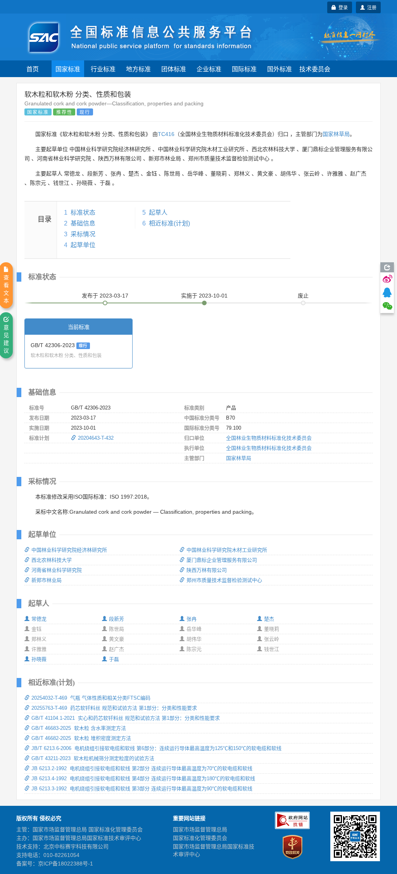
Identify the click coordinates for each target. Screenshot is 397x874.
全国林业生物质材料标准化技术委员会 (269, 438)
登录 (342, 7)
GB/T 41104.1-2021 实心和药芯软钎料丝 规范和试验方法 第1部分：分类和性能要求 (125, 718)
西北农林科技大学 (51, 560)
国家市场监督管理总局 (200, 829)
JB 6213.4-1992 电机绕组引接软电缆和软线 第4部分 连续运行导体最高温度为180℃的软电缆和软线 (143, 778)
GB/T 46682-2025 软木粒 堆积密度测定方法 (81, 738)
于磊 (114, 659)
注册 (370, 7)
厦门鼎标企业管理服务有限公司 (221, 560)
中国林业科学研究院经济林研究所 (69, 550)
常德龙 (39, 619)
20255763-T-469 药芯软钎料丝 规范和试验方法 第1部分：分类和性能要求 (114, 708)
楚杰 (269, 619)
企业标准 (209, 68)
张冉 (191, 619)
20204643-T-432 (96, 438)
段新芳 (116, 619)
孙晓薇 (39, 659)
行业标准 (103, 68)
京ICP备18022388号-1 (65, 863)
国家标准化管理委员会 (200, 838)
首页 (32, 68)
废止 (303, 295)
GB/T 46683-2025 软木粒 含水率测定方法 (78, 728)
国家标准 (67, 68)
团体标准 (173, 68)
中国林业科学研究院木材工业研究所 (226, 550)
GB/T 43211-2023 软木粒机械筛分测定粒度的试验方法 (92, 758)
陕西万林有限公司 (206, 570)
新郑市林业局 (46, 580)
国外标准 (279, 68)
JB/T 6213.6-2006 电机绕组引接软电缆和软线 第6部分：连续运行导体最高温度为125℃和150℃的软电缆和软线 (156, 748)
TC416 (166, 134)
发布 (105, 295)
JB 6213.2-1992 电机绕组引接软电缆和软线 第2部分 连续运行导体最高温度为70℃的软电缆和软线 (141, 768)
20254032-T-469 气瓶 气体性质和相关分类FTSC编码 (90, 698)
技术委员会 (314, 68)
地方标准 (138, 68)
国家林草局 (336, 134)
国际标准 (244, 68)
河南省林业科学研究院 (56, 570)
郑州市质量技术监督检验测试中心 (224, 580)
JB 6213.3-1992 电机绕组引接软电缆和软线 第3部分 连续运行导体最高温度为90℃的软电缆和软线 (141, 788)
